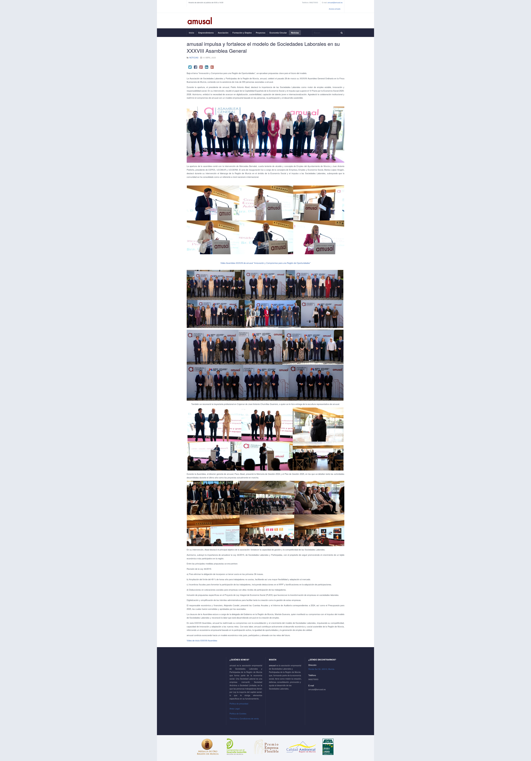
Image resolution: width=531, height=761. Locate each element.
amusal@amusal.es (335, 2)
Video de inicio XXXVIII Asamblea (203, 640)
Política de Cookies (238, 713)
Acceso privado (334, 9)
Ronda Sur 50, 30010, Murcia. (321, 669)
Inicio (191, 32)
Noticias (295, 32)
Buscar (341, 32)
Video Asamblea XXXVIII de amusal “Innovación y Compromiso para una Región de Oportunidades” (265, 262)
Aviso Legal (235, 708)
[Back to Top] (524, 738)
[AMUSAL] (200, 20)
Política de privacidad (239, 703)
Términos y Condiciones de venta (244, 718)
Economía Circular (278, 32)
